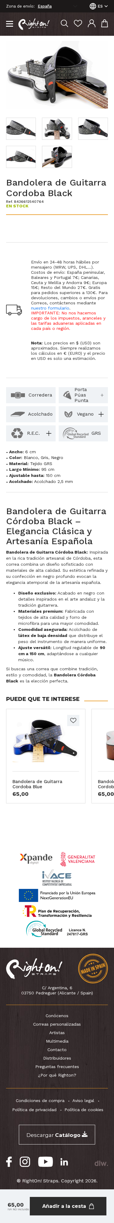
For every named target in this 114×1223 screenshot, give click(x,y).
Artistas (57, 1032)
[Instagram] (25, 1162)
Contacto (57, 1049)
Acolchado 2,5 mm (53, 481)
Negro (57, 457)
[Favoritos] (78, 24)
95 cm (47, 469)
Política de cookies (83, 1109)
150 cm (53, 475)
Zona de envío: (20, 6)
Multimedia (57, 1041)
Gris (44, 457)
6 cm (30, 451)
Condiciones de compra (40, 1100)
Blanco (31, 457)
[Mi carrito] (104, 24)
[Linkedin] (64, 1162)
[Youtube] (45, 1162)
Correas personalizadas (57, 1024)
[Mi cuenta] (91, 24)
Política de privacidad (34, 1109)
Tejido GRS (41, 463)
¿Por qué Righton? (57, 1075)
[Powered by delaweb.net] (101, 1163)
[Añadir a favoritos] (73, 720)
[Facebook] (9, 1162)
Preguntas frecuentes (57, 1066)
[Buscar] (64, 24)
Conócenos (57, 1015)
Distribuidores (57, 1058)
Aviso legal (83, 1100)
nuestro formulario (50, 308)
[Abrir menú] (9, 24)
